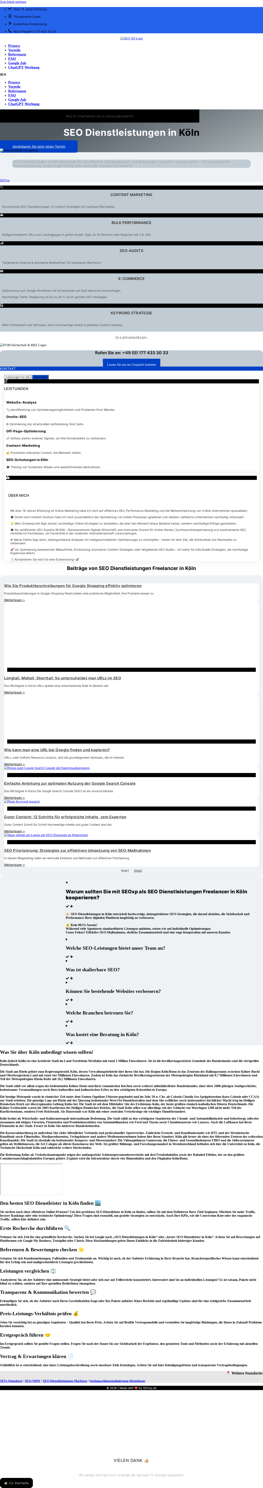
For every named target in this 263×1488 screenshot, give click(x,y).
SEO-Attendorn (11, 1381)
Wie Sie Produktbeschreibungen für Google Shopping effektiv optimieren (73, 586)
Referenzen (17, 54)
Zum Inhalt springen (13, 1)
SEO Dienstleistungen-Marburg (65, 1381)
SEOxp (5, 180)
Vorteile (14, 50)
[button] (131, 75)
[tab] (17, 377)
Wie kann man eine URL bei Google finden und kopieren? (57, 750)
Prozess (14, 46)
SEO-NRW (32, 1381)
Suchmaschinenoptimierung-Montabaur (117, 1381)
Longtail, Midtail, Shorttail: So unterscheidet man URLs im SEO (62, 678)
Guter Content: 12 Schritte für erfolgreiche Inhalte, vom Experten (65, 817)
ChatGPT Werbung (23, 67)
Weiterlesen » (14, 600)
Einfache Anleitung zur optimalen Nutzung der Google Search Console (70, 783)
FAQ (12, 59)
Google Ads (17, 63)
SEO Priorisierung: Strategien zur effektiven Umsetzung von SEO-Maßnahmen (77, 850)
